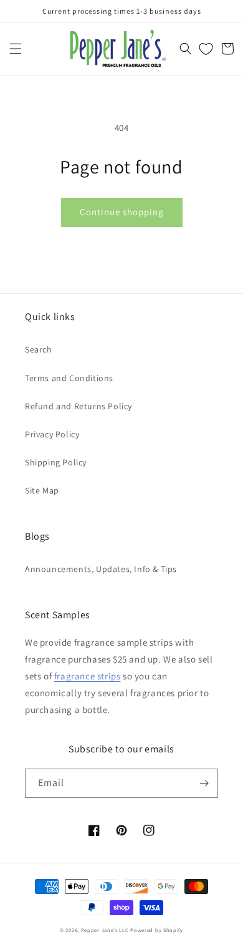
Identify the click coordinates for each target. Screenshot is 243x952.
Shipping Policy (56, 462)
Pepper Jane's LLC (105, 929)
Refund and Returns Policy (78, 406)
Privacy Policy (52, 434)
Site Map (42, 490)
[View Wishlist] (205, 48)
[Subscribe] (203, 783)
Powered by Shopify (156, 929)
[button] (15, 48)
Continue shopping (122, 212)
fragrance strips (87, 676)
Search (38, 349)
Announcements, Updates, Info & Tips (101, 569)
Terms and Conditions (69, 378)
